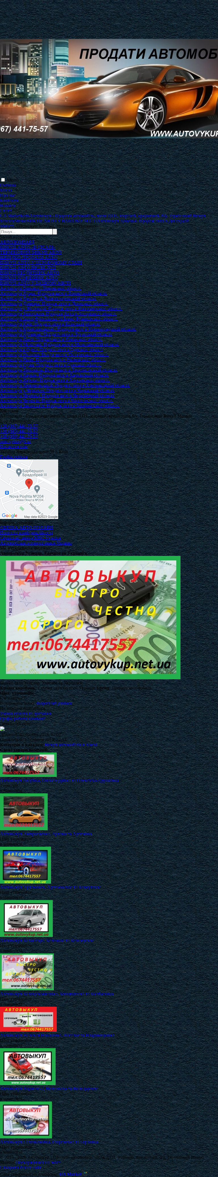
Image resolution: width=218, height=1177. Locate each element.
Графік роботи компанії (22, 718)
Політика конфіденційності (26, 532)
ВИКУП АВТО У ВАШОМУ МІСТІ (35, 283)
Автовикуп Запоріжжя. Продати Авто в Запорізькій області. (58, 313)
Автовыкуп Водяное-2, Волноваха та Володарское (49, 1088)
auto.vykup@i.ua (15, 441)
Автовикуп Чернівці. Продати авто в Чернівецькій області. (57, 395)
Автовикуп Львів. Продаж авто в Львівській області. (51, 339)
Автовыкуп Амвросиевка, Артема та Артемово (46, 833)
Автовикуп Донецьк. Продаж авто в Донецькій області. (54, 303)
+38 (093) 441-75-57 (19, 431)
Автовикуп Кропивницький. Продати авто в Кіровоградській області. (68, 329)
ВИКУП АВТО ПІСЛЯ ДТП (28, 267)
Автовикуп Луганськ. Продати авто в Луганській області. (56, 334)
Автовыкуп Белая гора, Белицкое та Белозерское (47, 940)
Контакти (9, 200)
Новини (8, 205)
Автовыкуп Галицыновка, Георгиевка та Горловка (49, 1142)
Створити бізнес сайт (20, 1167)
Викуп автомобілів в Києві (71, 744)
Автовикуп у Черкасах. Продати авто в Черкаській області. (57, 390)
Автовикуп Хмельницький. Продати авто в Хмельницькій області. (65, 385)
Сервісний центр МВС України (30, 537)
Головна (8, 185)
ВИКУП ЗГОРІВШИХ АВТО (29, 278)
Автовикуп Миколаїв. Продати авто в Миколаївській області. (59, 344)
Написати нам (14, 446)
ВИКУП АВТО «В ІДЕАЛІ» (27, 247)
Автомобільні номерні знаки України (36, 543)
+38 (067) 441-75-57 (19, 426)
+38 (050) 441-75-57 (19, 436)
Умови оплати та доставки (25, 713)
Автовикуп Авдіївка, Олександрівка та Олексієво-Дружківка (59, 780)
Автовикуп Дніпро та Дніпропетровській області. (48, 298)
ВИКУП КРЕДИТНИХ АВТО (29, 272)
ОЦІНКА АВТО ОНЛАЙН (26, 527)
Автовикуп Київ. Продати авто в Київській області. (50, 323)
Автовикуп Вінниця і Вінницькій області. (40, 288)
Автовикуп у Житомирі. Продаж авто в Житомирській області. (61, 308)
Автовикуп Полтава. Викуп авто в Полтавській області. (54, 354)
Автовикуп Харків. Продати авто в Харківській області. (54, 375)
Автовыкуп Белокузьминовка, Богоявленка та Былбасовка (57, 993)
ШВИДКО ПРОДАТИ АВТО (28, 257)
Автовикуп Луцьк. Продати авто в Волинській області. (53, 293)
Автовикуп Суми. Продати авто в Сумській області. (50, 364)
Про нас (8, 195)
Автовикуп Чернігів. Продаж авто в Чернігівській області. (56, 400)
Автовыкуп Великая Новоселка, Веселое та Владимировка (57, 1035)
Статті (6, 210)
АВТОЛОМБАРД (17, 242)
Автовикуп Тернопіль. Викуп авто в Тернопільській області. (59, 369)
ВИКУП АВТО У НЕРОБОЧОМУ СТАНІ (41, 262)
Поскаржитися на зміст (38, 1162)
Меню (13, 180)
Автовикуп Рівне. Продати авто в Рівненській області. (53, 359)
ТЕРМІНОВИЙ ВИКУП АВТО (31, 252)
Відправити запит (17, 703)
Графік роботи (14, 456)
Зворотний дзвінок (54, 703)
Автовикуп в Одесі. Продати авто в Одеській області (51, 349)
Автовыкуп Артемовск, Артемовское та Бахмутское (50, 887)
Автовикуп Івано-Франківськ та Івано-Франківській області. (59, 318)
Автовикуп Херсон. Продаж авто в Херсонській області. (55, 380)
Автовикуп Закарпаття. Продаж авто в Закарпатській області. (60, 405)
